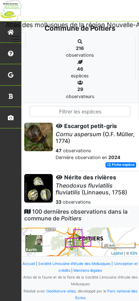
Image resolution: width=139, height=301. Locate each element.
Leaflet (117, 253)
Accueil (28, 263)
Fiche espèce (123, 165)
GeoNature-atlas (61, 291)
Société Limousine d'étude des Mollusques (74, 263)
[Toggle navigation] (16, 39)
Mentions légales (87, 270)
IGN (133, 253)
